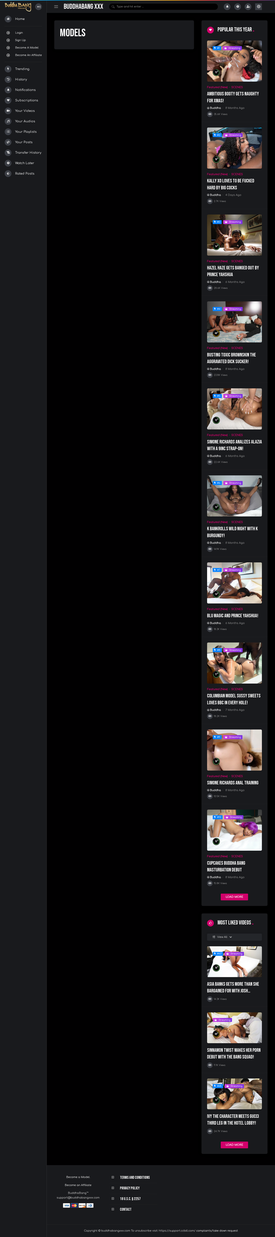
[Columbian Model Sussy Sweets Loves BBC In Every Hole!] (234, 663)
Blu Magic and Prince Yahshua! (232, 616)
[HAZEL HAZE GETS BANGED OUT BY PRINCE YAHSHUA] (234, 235)
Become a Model (27, 47)
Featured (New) (217, 87)
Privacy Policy (130, 1188)
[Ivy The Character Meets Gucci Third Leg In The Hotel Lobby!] (234, 1093)
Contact (126, 1209)
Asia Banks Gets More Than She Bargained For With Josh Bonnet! (233, 991)
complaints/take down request (217, 1230)
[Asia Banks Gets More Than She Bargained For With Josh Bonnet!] (234, 961)
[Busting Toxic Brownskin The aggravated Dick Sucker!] (234, 321)
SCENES (237, 87)
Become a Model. (78, 1177)
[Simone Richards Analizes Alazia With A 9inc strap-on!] (234, 408)
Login (19, 32)
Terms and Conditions (135, 1177)
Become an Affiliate (28, 55)
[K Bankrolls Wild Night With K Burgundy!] (234, 495)
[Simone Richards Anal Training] (234, 750)
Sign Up (20, 40)
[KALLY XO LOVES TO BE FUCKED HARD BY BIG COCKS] (234, 148)
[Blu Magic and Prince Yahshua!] (234, 582)
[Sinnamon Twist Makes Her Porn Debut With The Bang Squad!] (234, 1027)
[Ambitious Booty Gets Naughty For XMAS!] (234, 61)
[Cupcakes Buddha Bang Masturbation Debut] (234, 830)
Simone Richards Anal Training (233, 783)
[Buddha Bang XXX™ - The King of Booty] (18, 7)
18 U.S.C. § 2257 (130, 1198)
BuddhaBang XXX (83, 6)
